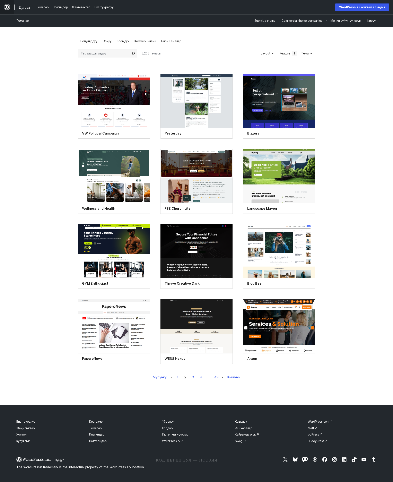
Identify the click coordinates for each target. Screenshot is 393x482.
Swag (240, 441)
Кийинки (233, 377)
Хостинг (22, 434)
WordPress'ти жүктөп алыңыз (362, 7)
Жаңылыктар (25, 428)
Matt (312, 428)
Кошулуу (241, 421)
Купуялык (23, 441)
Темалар (22, 20)
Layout (265, 53)
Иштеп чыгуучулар (175, 434)
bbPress (315, 434)
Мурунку (160, 377)
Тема (305, 53)
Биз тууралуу (25, 421)
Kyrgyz (59, 460)
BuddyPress (318, 441)
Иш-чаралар (243, 428)
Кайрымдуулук (247, 434)
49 (216, 377)
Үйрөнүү (168, 421)
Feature (287, 53)
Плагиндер (96, 434)
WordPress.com (320, 421)
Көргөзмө (96, 421)
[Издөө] (133, 53)
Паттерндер (98, 441)
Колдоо (167, 428)
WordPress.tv (173, 441)
